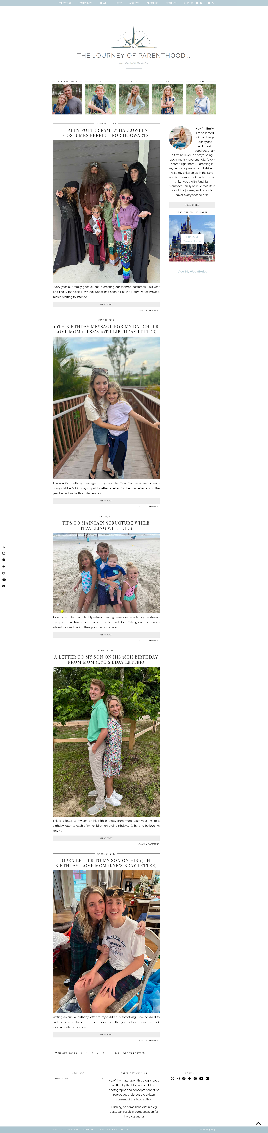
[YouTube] (197, 3)
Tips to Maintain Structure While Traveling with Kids (106, 525)
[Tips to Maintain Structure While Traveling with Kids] (106, 612)
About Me (152, 2)
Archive (134, 2)
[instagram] (178, 1079)
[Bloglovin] (205, 3)
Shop (119, 2)
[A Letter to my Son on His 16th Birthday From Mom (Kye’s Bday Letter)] (106, 815)
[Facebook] (201, 3)
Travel (104, 2)
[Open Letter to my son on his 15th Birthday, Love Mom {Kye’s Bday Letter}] (106, 1012)
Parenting (64, 2)
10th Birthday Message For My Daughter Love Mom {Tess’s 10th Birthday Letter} (106, 329)
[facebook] (183, 1079)
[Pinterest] (192, 3)
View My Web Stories (192, 271)
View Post (106, 304)
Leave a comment (149, 310)
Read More (192, 205)
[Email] (209, 3)
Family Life (85, 2)
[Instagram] (188, 3)
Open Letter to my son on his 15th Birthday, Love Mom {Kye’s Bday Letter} (106, 862)
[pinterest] (195, 1079)
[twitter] (172, 1079)
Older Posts (132, 1053)
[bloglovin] (189, 1079)
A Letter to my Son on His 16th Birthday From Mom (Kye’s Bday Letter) (106, 659)
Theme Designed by (200, 1130)
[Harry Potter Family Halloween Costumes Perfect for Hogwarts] (106, 282)
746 (117, 1053)
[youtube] (201, 1079)
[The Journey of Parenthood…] (134, 43)
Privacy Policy (108, 1130)
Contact (171, 2)
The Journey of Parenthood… (78, 1130)
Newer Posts (67, 1053)
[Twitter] (184, 3)
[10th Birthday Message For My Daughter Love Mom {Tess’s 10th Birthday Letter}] (106, 478)
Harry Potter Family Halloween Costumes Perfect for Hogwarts (106, 132)
